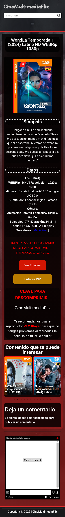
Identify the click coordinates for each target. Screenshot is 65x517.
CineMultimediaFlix (26, 6)
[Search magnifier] (58, 15)
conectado (41, 418)
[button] (33, 25)
